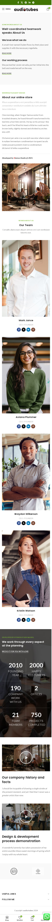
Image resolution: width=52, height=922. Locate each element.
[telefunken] (38, 871)
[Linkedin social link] (29, 2)
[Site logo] (26, 9)
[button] (26, 758)
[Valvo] (14, 871)
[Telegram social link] (33, 2)
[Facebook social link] (18, 2)
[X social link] (22, 2)
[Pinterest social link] (26, 2)
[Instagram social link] (33, 330)
